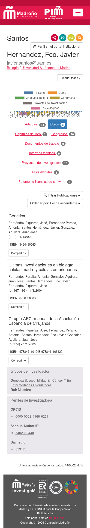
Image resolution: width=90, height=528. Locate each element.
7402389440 (24, 432)
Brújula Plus (56, 518)
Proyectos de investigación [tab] (44, 162)
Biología (13, 67)
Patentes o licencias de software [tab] (44, 181)
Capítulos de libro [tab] (30, 133)
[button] (45, 371)
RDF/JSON (79, 37)
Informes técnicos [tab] (44, 152)
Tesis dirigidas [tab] (44, 172)
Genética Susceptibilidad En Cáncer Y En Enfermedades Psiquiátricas (41, 382)
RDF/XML (54, 37)
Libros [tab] (57, 124)
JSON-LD (62, 37)
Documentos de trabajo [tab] (44, 143)
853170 (21, 449)
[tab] (45, 371)
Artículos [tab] (34, 124)
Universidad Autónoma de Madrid (45, 67)
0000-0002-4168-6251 (31, 416)
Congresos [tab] (62, 133)
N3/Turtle (71, 37)
